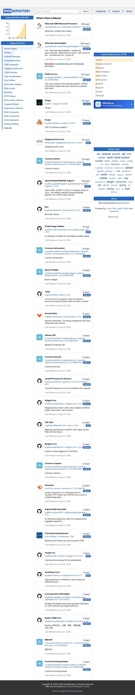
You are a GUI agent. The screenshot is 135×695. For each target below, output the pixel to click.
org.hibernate (50, 46)
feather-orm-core (74, 621)
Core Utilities (9, 80)
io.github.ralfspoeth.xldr (55, 425)
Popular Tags (114, 149)
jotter (61, 295)
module (113, 178)
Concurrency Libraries (13, 100)
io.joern (48, 104)
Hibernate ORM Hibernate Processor (61, 23)
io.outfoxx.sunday (52, 488)
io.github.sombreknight (55, 621)
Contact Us (64, 691)
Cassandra (114, 211)
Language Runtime (12, 60)
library (112, 174)
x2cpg (56, 104)
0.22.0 (79, 142)
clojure (115, 161)
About (129, 11)
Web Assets (9, 88)
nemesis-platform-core (73, 77)
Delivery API (50, 335)
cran (102, 164)
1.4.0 (47, 232)
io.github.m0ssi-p (52, 575)
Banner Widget (51, 270)
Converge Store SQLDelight (57, 594)
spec (70, 425)
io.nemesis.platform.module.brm (58, 643)
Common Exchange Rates (56, 661)
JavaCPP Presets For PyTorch (58, 379)
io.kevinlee (49, 142)
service (114, 185)
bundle (99, 161)
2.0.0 (68, 295)
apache (116, 154)
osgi (126, 178)
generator (66, 488)
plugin (111, 181)
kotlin (104, 174)
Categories (101, 11)
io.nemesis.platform (53, 77)
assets (102, 157)
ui (122, 189)
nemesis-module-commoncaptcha (65, 467)
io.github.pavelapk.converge (57, 597)
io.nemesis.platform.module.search (60, 162)
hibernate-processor (71, 27)
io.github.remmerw (53, 210)
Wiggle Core (50, 400)
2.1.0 (80, 404)
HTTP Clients (10, 96)
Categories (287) (17, 43)
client (107, 161)
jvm (98, 174)
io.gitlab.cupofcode (53, 316)
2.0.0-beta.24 (79, 488)
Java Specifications (12, 76)
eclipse (125, 164)
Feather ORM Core (53, 618)
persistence (100, 182)
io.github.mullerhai (53, 382)
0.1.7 (80, 575)
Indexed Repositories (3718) (114, 54)
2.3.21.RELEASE (51, 79)
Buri (47, 207)
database (115, 164)
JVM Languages (11, 64)
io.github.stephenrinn (54, 447)
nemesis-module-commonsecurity (65, 361)
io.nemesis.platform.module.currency (61, 665)
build (110, 157)
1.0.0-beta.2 (64, 599)
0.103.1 (72, 123)
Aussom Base (51, 313)
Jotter (47, 292)
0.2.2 (78, 210)
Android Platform (11, 124)
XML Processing (11, 112)
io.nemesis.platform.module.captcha (60, 466)
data (107, 164)
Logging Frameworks (13, 68)
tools (118, 189)
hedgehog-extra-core (65, 142)
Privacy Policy (77, 691)
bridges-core (70, 447)
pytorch (66, 382)
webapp (113, 192)
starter (102, 188)
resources (121, 181)
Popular (116, 11)
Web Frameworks (12, 116)
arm (129, 154)
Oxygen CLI (50, 553)
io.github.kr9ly (51, 295)
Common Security (53, 357)
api (124, 153)
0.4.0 (86, 621)
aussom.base (69, 316)
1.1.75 (56, 186)
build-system (121, 157)
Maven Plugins (10, 48)
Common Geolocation (55, 248)
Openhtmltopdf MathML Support (59, 180)
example (99, 168)
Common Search (52, 159)
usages (86, 24)
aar (99, 153)
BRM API (48, 640)
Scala (109, 208)
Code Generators (11, 120)
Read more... (114, 217)
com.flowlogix (51, 536)
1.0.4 (80, 447)
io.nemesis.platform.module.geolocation (62, 251)
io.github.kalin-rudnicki (54, 556)
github (129, 167)
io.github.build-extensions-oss (58, 229)
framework (119, 168)
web (127, 188)
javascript (126, 171)
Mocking (8, 92)
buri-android (68, 210)
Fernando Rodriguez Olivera (78, 686)
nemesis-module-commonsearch (65, 163)
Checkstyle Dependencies (56, 533)
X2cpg (48, 100)
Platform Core (51, 74)
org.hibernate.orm (52, 27)
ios (119, 171)
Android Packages (12, 56)
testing (111, 188)
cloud (123, 161)
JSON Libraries (10, 72)
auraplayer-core (69, 575)
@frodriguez (124, 203)
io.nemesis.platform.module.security (60, 360)
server (106, 185)
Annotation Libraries (13, 84)
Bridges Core (51, 444)
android (106, 153)
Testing (7, 52)
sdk (99, 185)
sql (129, 185)
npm (120, 178)
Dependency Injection (13, 108)
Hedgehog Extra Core (54, 139)
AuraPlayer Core (52, 572)
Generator (49, 485)
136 (72, 536)
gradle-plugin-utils (81, 229)
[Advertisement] (67, 3)
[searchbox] (57, 11)
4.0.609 (64, 104)
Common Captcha (53, 463)
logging (120, 175)
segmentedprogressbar (75, 512)
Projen (48, 120)
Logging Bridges (11, 104)
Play (114, 208)
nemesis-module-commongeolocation (67, 252)
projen (64, 123)
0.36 (76, 425)
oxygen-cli (71, 556)
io (115, 171)
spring (123, 185)
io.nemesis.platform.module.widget (60, 273)
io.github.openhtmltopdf (55, 184)
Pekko (126, 208)
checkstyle (63, 536)
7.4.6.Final (86, 27)
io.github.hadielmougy (54, 404)
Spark (119, 208)
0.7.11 (80, 556)
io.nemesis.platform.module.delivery (60, 338)
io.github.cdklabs (52, 123)
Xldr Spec (49, 422)
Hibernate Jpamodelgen (55, 43)
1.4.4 (79, 316)
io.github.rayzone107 (54, 512)
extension (109, 168)
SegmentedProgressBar (55, 509)
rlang (130, 182)
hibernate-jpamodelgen (69, 46)
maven (128, 174)
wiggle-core (71, 404)
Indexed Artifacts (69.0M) (17, 17)
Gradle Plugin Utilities (54, 226)
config (129, 161)
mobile (104, 178)
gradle (100, 171)
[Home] (17, 12)
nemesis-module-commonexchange (65, 666)
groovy (109, 171)
